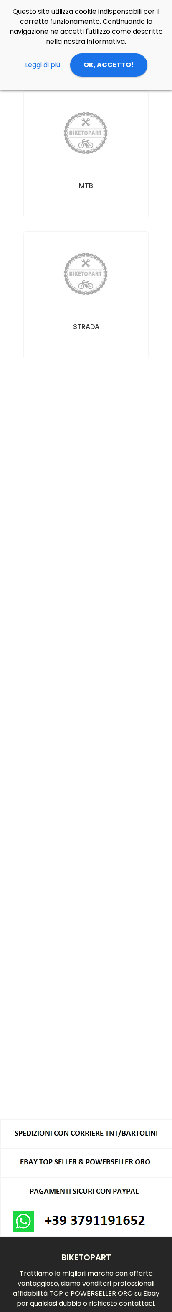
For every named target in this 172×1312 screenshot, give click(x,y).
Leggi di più (42, 65)
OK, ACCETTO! (108, 65)
